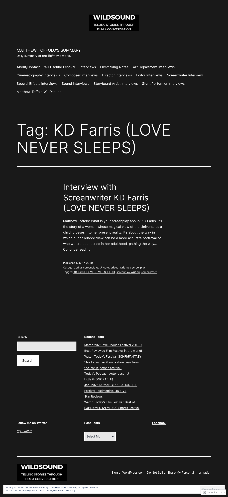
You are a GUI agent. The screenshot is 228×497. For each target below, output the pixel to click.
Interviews (88, 67)
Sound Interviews (75, 84)
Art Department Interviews (154, 67)
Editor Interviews (149, 75)
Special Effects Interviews (37, 84)
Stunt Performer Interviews (163, 84)
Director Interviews (117, 75)
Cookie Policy (68, 490)
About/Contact (28, 67)
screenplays (90, 267)
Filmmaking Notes (114, 67)
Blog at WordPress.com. (128, 472)
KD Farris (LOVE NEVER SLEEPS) (94, 272)
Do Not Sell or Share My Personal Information (179, 472)
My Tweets (24, 431)
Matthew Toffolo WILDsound (39, 92)
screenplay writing (128, 272)
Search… (23, 337)
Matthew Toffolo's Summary (49, 50)
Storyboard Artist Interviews (116, 84)
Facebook (159, 423)
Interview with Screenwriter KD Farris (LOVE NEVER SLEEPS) (106, 197)
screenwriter (149, 272)
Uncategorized (109, 267)
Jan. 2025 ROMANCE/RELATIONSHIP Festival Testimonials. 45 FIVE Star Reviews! (110, 390)
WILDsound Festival (59, 67)
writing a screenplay (133, 267)
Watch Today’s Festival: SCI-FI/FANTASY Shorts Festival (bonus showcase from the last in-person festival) (112, 362)
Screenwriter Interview (185, 75)
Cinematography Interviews (38, 75)
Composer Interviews (81, 75)
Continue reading (76, 249)
